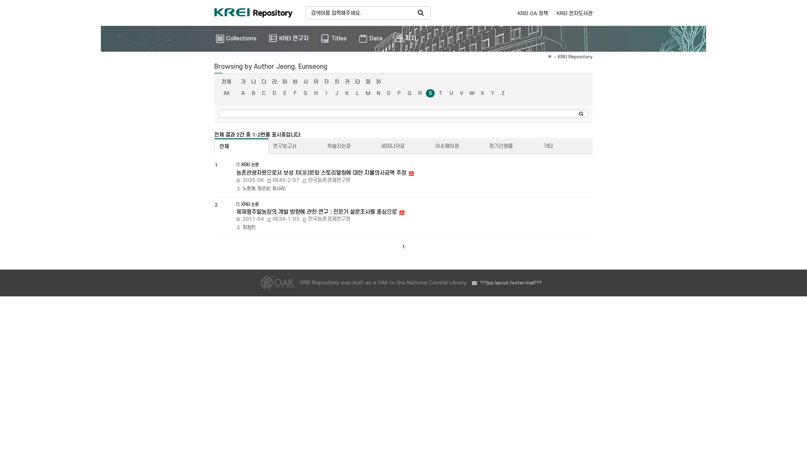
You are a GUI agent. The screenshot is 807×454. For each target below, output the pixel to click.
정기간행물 (501, 146)
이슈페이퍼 (447, 146)
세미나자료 (393, 146)
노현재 (249, 188)
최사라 (278, 188)
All (226, 93)
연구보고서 (285, 146)
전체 (226, 82)
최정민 (249, 227)
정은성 (264, 188)
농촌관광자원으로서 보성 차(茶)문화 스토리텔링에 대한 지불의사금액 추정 (321, 173)
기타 (548, 146)
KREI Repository (575, 57)
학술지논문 (339, 146)
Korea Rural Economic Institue (253, 13)
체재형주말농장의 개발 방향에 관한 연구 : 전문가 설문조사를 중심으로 (316, 212)
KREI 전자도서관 (575, 13)
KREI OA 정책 (533, 13)
